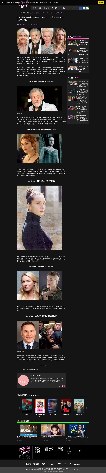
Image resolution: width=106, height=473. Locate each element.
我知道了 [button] (101, 2)
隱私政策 (21, 458)
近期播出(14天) (49, 448)
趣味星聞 (35, 369)
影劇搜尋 (54, 8)
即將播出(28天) (49, 450)
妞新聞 (24, 369)
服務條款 (28, 456)
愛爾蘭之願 (79, 414)
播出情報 (46, 8)
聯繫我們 (28, 458)
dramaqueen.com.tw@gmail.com (72, 469)
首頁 (24, 13)
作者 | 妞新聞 (36, 375)
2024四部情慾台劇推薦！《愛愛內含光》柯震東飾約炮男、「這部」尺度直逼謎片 (82, 110)
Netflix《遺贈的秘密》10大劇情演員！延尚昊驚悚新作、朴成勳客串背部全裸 (82, 119)
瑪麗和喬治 (66, 414)
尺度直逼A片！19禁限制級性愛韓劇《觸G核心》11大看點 (82, 50)
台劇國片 (63, 8)
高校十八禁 (53, 414)
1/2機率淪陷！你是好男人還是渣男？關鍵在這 (77, 437)
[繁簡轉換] (87, 8)
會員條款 (69, 451)
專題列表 (28, 13)
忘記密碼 (69, 453)
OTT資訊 (60, 450)
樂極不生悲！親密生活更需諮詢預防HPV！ (28, 437)
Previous (19, 408)
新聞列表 (37, 448)
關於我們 (21, 456)
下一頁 (44, 366)
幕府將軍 (27, 414)
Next (86, 408)
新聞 (34, 8)
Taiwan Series (72, 8)
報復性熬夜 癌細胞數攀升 (47, 437)
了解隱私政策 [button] (56, 2)
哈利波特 (29, 369)
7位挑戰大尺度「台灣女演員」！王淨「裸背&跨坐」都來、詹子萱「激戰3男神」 (82, 100)
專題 (40, 8)
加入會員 (69, 449)
